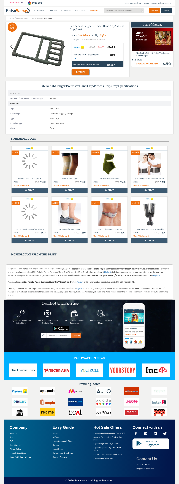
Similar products (23, 138)
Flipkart (103, 35)
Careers (56, 445)
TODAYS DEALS (66, 11)
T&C (75, 58)
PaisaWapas (81, 480)
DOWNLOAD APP (167, 3)
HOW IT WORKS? (143, 3)
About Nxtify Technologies (20, 457)
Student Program (60, 457)
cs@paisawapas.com (145, 469)
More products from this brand (34, 254)
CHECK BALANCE (130, 3)
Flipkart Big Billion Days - (106, 444)
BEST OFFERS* (93, 11)
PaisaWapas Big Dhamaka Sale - (109, 433)
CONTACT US (155, 3)
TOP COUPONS (80, 11)
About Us (13, 433)
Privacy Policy (15, 449)
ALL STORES (53, 11)
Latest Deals (58, 449)
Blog (11, 437)
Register (154, 11)
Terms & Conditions (18, 453)
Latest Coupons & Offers (63, 441)
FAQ (11, 441)
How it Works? (15, 445)
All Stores (56, 437)
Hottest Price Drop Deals (63, 453)
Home (55, 433)
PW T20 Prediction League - (107, 454)
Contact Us (146, 459)
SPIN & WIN (36, 3)
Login (166, 11)
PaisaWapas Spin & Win (103, 458)
